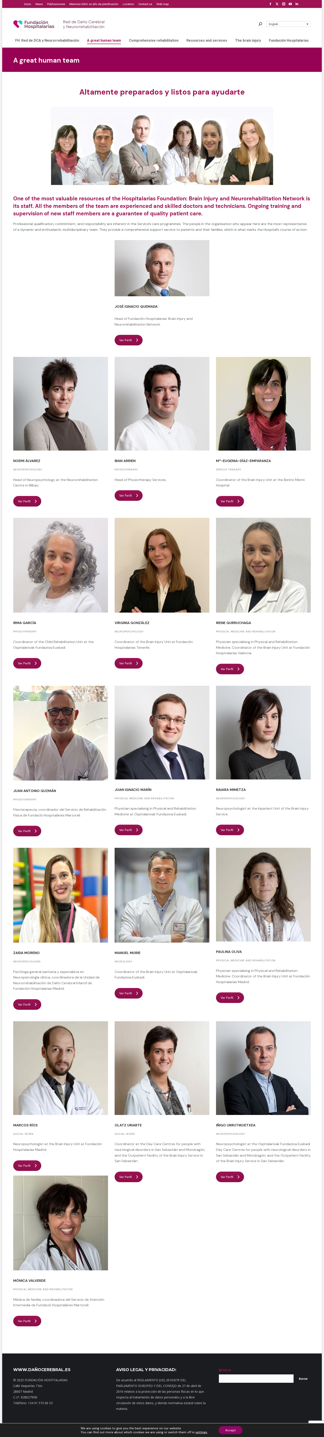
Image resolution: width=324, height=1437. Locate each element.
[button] (288, 24)
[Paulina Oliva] (263, 894)
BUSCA (225, 1370)
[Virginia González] (162, 565)
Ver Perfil (125, 340)
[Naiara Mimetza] (263, 732)
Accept (230, 1430)
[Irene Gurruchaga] (263, 565)
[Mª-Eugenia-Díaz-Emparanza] (263, 404)
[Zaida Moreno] (60, 895)
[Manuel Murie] (162, 895)
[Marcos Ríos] (60, 1068)
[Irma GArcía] (60, 565)
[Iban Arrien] (162, 404)
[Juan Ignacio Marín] (162, 732)
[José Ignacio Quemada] (162, 268)
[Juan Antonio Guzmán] (60, 733)
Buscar (303, 1378)
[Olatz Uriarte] (162, 1068)
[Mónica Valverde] (60, 1223)
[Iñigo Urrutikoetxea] (263, 1068)
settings (201, 1432)
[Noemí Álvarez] (60, 404)
